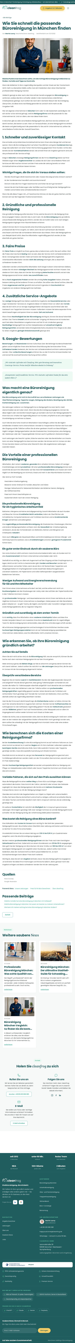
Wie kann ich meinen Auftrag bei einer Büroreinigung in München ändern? (30, 907)
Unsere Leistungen (21, 888)
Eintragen (44, 1330)
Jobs (4, 1239)
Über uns (5, 1230)
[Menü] (68, 8)
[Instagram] (52, 1095)
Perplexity (44, 1310)
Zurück (7, 915)
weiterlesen (8, 989)
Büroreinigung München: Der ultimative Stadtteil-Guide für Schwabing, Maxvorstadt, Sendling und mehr (55, 973)
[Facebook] (56, 1095)
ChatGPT (9, 1310)
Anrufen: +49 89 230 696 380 (19, 1094)
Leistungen (6, 1226)
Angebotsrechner (8, 1221)
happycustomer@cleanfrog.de (51, 1232)
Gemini (32, 1310)
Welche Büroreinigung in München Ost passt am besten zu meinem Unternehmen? (34, 904)
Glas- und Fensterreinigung (49, 1192)
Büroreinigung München (48, 1183)
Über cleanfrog (57, 888)
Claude (21, 1310)
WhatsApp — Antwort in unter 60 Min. (53, 1236)
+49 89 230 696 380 (47, 1227)
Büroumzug (44, 1210)
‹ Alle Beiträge (7, 18)
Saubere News (7, 1235)
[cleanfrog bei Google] (21, 1202)
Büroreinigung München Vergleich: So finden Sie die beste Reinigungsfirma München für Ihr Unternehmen (17, 1030)
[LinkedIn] (60, 1095)
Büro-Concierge (45, 1206)
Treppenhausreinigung (48, 1197)
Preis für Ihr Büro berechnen (40, 888)
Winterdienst (44, 1201)
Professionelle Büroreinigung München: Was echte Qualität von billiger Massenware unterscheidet (18, 973)
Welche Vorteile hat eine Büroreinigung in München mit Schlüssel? (28, 901)
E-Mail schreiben (19, 1123)
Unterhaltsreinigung (47, 1187)
